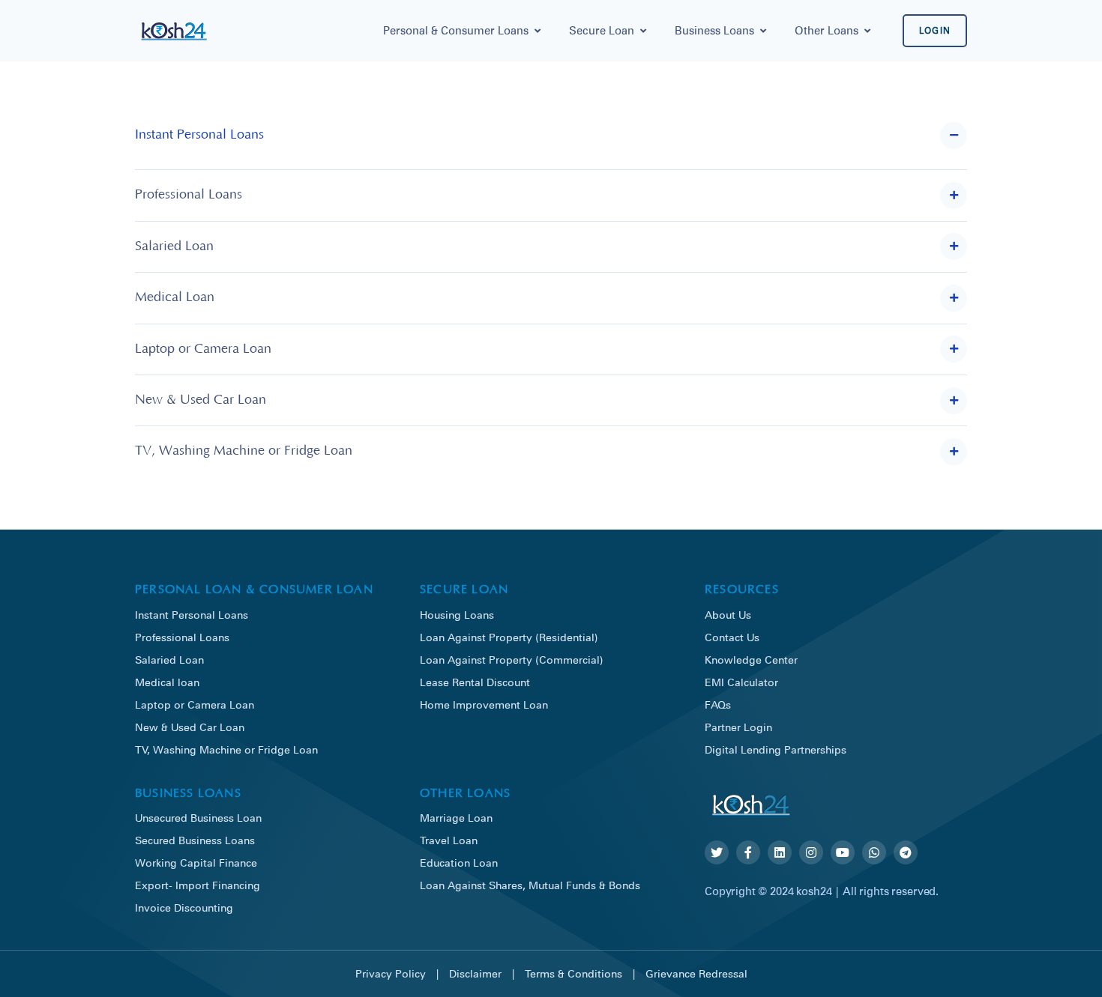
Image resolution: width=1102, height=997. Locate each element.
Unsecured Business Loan (198, 817)
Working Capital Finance (196, 862)
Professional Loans (182, 637)
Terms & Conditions (573, 973)
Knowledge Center (751, 659)
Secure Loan (601, 30)
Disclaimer (475, 973)
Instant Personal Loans (191, 614)
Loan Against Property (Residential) (509, 637)
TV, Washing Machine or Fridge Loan (226, 749)
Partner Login (738, 727)
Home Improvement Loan (484, 704)
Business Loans (714, 30)
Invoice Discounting (184, 907)
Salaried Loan (169, 659)
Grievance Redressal (696, 973)
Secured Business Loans (195, 840)
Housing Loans (457, 614)
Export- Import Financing (197, 885)
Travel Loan (449, 840)
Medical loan (167, 682)
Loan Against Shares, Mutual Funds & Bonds (530, 885)
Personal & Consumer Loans (456, 30)
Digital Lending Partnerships (775, 749)
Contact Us (732, 637)
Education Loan (459, 862)
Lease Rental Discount (475, 682)
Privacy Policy (390, 973)
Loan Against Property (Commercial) (511, 659)
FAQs (718, 704)
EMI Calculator (741, 682)
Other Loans (826, 30)
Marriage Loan (456, 817)
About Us (728, 614)
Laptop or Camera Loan (194, 704)
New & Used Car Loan (189, 727)
